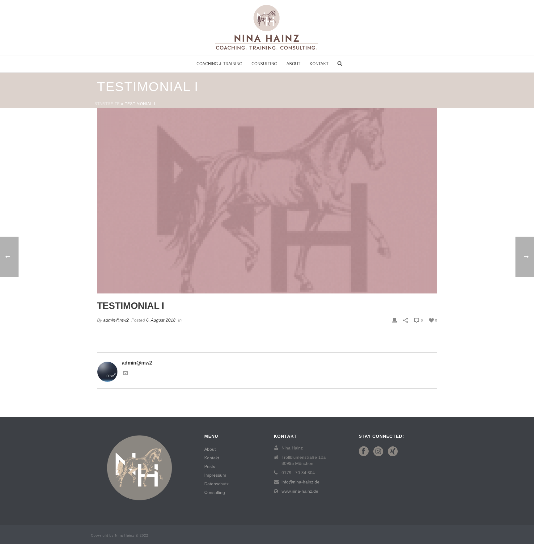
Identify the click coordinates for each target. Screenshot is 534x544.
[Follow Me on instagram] (378, 451)
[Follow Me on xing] (393, 451)
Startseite (107, 104)
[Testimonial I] (267, 200)
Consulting (264, 63)
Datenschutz (216, 483)
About (293, 63)
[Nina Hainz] (267, 28)
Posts (209, 466)
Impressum (215, 475)
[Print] (394, 320)
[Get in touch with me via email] (125, 374)
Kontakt (319, 63)
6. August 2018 (161, 320)
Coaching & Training (219, 63)
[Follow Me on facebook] (364, 451)
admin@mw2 (116, 320)
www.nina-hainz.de (300, 491)
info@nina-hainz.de (301, 481)
